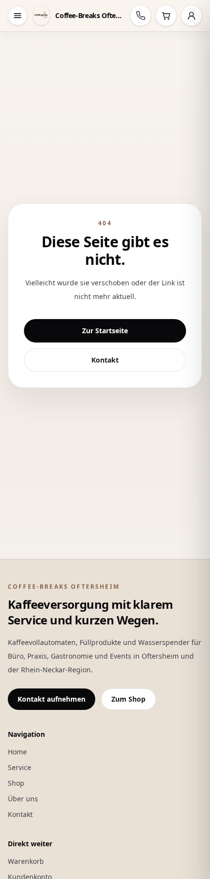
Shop (16, 783)
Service (19, 767)
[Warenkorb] (166, 15)
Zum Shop (128, 699)
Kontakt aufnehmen (51, 699)
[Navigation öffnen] (17, 15)
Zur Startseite (105, 330)
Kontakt (105, 359)
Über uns (23, 798)
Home (17, 751)
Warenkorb (26, 861)
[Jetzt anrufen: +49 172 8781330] (140, 15)
